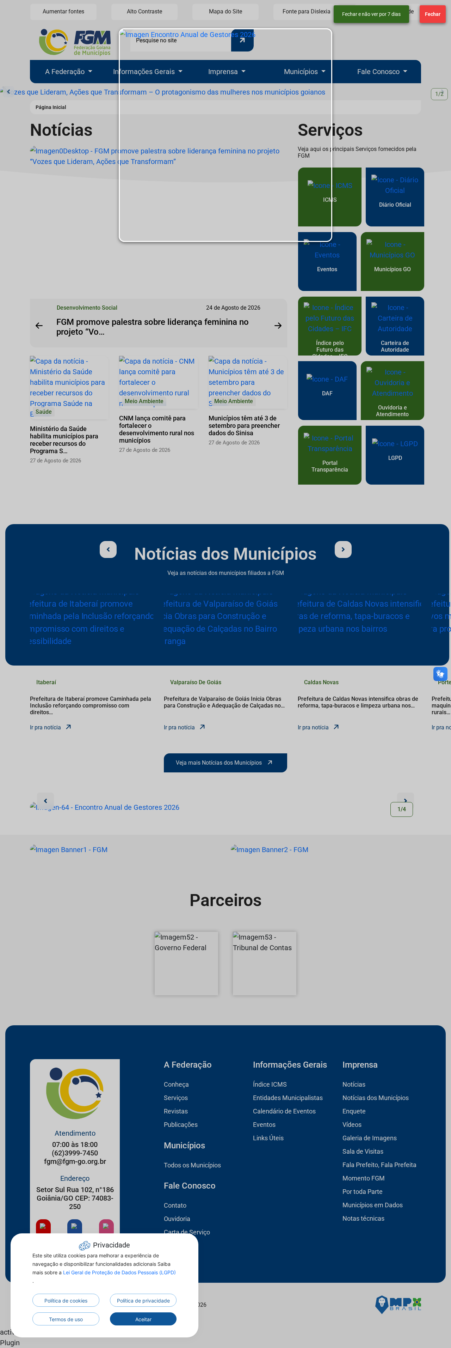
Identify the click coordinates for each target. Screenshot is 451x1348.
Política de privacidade (143, 1301)
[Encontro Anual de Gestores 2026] (225, 135)
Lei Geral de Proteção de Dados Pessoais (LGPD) (119, 1272)
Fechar (432, 14)
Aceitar (143, 1319)
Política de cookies (65, 1301)
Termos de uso (66, 1319)
